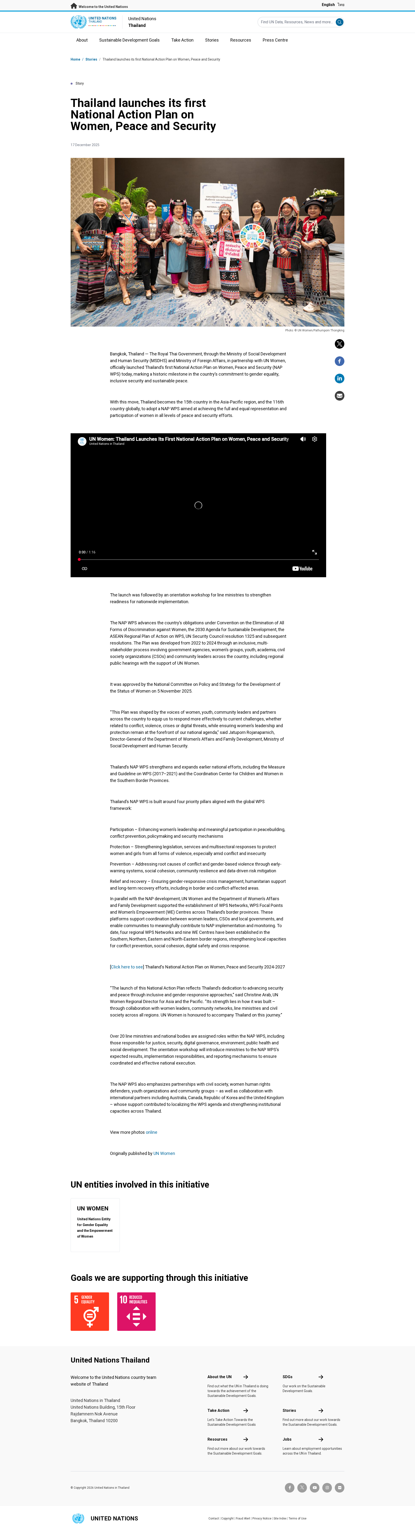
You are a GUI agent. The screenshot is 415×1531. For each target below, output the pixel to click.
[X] (339, 344)
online (151, 1132)
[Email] (339, 396)
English (328, 4)
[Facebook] (339, 361)
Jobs (287, 1439)
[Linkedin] (339, 378)
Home (75, 59)
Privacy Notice (261, 1518)
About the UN (220, 1377)
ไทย (341, 4)
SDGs (288, 1377)
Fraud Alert (243, 1518)
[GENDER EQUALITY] (91, 1311)
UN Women (164, 1153)
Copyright (227, 1518)
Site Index (280, 1518)
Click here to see (127, 966)
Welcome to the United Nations (103, 7)
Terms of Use (297, 1518)
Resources (217, 1439)
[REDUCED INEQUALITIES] (137, 1311)
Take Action (218, 1410)
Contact (213, 1518)
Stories (91, 59)
